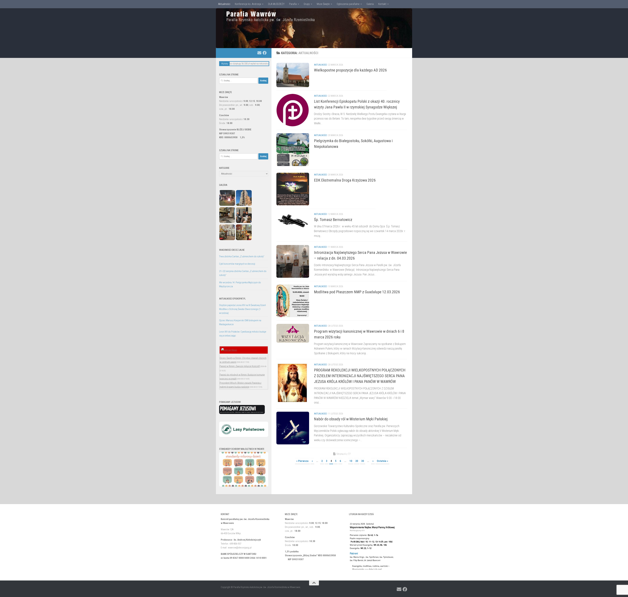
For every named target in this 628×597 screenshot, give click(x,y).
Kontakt (382, 4)
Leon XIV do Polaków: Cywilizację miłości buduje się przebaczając (242, 333)
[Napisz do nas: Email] (259, 53)
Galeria (370, 4)
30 (362, 461)
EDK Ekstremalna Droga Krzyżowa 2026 (345, 180)
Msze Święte (323, 4)
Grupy (307, 4)
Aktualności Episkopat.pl (232, 298)
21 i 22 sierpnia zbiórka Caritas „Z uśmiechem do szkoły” (242, 273)
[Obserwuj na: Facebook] (265, 53)
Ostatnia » (382, 461)
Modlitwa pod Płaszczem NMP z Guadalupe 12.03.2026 (357, 292)
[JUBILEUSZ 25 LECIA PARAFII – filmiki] (244, 222)
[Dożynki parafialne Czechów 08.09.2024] (244, 239)
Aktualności (224, 4)
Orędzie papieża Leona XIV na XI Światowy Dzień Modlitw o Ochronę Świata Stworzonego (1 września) (242, 309)
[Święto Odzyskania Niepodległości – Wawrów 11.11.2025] (227, 204)
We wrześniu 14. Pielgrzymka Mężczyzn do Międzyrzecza (240, 284)
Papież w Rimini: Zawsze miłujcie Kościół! (240, 366)
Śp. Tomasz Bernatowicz (333, 219)
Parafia (293, 4)
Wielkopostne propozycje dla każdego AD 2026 (350, 70)
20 (356, 461)
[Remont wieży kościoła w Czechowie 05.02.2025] (244, 204)
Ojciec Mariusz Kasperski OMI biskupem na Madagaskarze (240, 322)
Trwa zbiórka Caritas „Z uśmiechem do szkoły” (241, 256)
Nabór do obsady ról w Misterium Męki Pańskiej (351, 419)
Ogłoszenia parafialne (348, 4)
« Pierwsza (302, 461)
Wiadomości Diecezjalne (232, 250)
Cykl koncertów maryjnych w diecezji (237, 263)
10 (350, 461)
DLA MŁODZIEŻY (276, 4)
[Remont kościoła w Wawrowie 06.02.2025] (227, 222)
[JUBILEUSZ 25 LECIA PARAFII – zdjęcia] (227, 239)
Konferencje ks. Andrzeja (248, 4)
